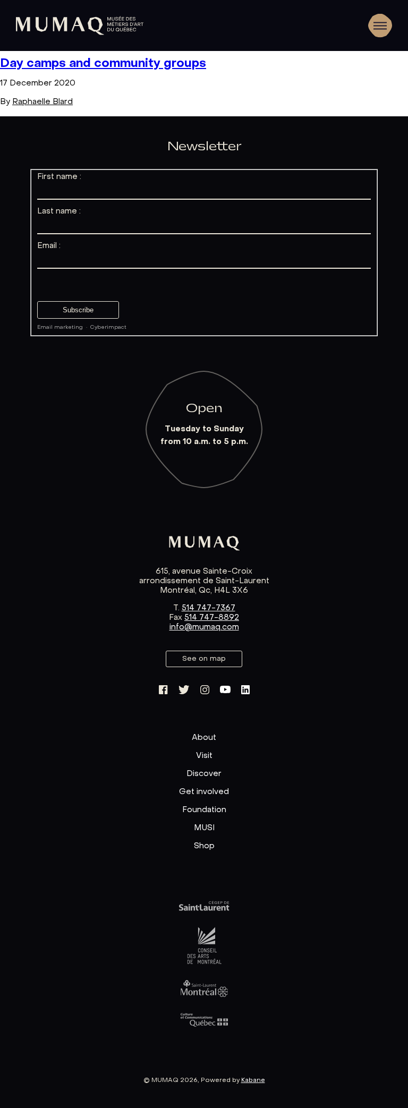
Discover (204, 774)
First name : (59, 177)
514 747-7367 (208, 608)
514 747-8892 (211, 617)
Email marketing (60, 327)
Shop (204, 846)
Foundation (204, 810)
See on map (204, 658)
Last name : (59, 211)
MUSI (204, 828)
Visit (204, 756)
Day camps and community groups (103, 64)
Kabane (253, 1080)
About (204, 737)
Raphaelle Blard (42, 102)
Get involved (204, 792)
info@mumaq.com (204, 627)
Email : (49, 246)
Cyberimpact (108, 327)
